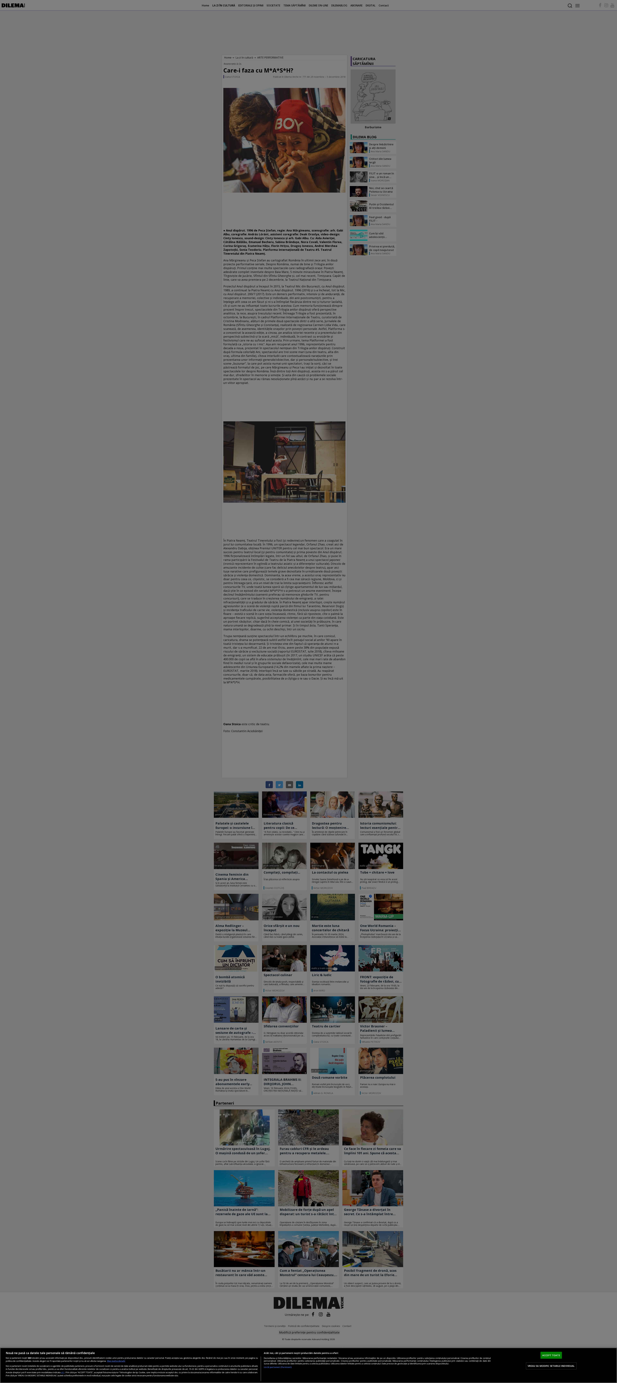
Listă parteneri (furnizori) (277, 1367)
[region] (308, 1365)
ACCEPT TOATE (551, 1355)
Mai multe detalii (116, 1361)
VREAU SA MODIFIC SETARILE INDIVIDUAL (551, 1365)
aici (62, 1372)
